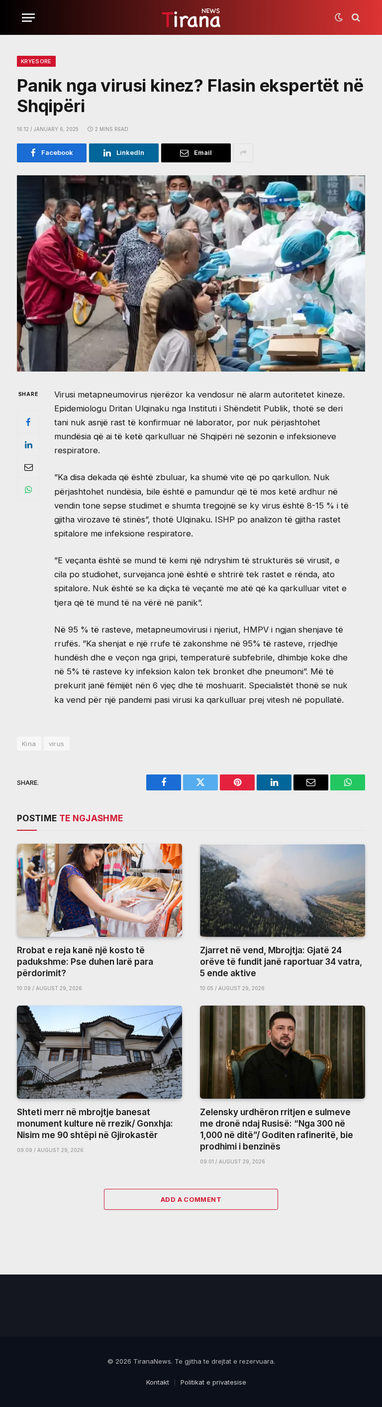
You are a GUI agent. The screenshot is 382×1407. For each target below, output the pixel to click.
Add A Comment (191, 1199)
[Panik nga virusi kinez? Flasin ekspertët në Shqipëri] (191, 273)
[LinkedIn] (28, 444)
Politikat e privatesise (213, 1382)
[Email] (28, 466)
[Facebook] (28, 421)
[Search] (355, 17)
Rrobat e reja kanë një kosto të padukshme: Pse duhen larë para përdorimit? (85, 961)
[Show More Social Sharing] (243, 152)
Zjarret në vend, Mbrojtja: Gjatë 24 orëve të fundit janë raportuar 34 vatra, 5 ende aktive (281, 961)
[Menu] (28, 17)
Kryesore (36, 61)
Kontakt (157, 1382)
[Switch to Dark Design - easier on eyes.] (338, 17)
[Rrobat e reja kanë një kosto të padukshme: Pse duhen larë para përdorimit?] (99, 890)
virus (57, 744)
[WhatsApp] (28, 489)
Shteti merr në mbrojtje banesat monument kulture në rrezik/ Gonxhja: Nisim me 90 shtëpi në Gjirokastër (95, 1123)
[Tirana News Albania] (191, 17)
